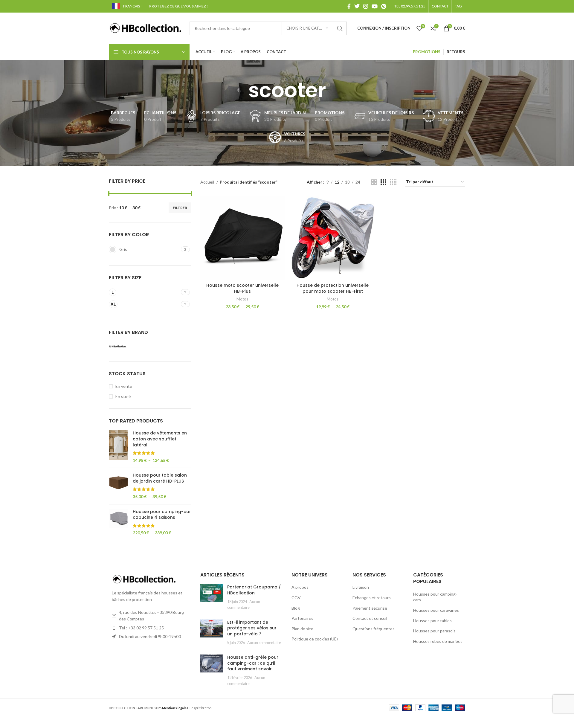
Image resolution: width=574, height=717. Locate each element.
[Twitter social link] (356, 6)
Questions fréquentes (373, 628)
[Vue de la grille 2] (374, 182)
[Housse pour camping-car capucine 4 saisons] (118, 522)
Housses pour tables (432, 620)
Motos (242, 299)
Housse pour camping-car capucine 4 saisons (162, 515)
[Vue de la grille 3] (383, 182)
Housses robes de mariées (437, 641)
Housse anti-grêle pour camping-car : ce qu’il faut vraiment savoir (252, 663)
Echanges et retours (371, 597)
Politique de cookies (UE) (314, 638)
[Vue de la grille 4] (393, 182)
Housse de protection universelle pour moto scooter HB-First (333, 288)
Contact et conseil (369, 618)
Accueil (207, 181)
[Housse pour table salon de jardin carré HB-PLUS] (118, 485)
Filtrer (180, 207)
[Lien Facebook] (349, 6)
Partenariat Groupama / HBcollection (254, 590)
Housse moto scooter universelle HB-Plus (242, 288)
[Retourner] (240, 90)
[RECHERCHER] (340, 28)
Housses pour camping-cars (435, 596)
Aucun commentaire (264, 642)
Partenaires (302, 618)
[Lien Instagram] (365, 6)
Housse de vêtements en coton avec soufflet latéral (160, 439)
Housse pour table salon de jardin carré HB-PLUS (160, 478)
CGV (296, 597)
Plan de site (302, 628)
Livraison (360, 587)
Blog (295, 608)
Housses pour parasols (434, 630)
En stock (123, 396)
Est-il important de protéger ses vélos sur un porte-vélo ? (252, 628)
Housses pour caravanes (436, 610)
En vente (123, 386)
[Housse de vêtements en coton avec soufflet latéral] (118, 446)
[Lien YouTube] (374, 6)
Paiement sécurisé (369, 608)
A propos (300, 587)
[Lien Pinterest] (383, 6)
